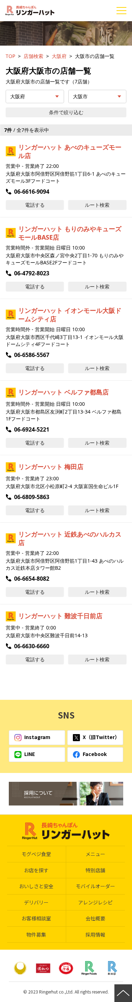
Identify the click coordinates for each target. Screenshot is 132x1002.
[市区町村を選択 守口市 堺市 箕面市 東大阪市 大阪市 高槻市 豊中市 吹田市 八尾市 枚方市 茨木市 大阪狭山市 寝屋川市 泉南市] (97, 96)
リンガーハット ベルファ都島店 (63, 392)
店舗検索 (33, 56)
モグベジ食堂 (36, 853)
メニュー (95, 853)
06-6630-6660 (31, 646)
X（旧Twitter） (101, 736)
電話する (35, 204)
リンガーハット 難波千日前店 (60, 615)
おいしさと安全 (36, 886)
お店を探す (36, 870)
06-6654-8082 (31, 578)
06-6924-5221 (31, 429)
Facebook (95, 753)
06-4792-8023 (31, 273)
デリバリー (36, 902)
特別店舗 (95, 870)
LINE (29, 753)
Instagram (37, 736)
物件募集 (36, 934)
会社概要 (95, 918)
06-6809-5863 (31, 497)
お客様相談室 (36, 918)
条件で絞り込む (66, 112)
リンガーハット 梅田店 (50, 466)
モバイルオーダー (95, 886)
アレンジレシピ (95, 902)
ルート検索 (97, 204)
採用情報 (95, 934)
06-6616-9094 (31, 191)
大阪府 (59, 56)
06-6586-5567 (31, 355)
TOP (10, 56)
